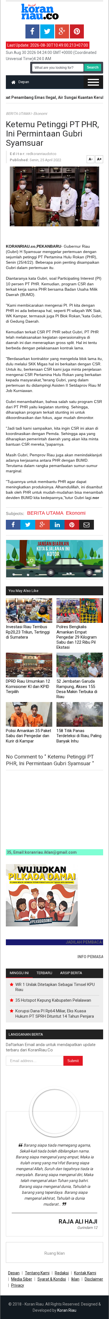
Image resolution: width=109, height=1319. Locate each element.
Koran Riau (66, 1310)
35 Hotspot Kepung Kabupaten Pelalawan (53, 1000)
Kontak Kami (85, 1273)
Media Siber (21, 1279)
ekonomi (40, 113)
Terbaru (44, 973)
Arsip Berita (71, 973)
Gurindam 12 (87, 1227)
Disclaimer (94, 1279)
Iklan (75, 1279)
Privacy (17, 1285)
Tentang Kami (37, 1273)
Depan (23, 82)
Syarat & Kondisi (51, 1279)
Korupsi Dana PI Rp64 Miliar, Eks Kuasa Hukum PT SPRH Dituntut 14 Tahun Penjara (54, 1013)
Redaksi (62, 1273)
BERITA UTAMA (18, 113)
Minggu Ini (19, 973)
